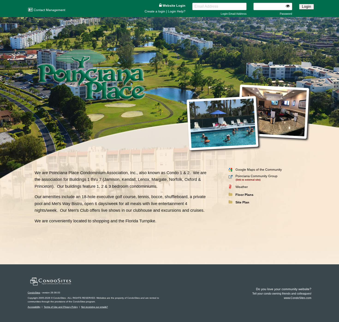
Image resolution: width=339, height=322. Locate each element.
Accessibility (34, 307)
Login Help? (176, 11)
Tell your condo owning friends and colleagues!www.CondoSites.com (281, 293)
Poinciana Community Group (256, 176)
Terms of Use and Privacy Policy (61, 307)
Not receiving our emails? (94, 307)
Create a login (155, 11)
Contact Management (49, 10)
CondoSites (34, 292)
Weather (241, 187)
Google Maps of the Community (258, 169)
